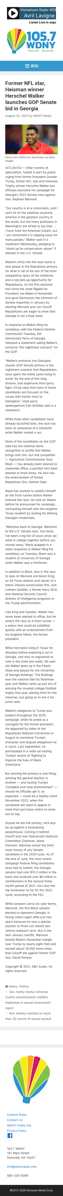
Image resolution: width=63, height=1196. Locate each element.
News (13, 986)
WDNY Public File (19, 1125)
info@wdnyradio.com (22, 1166)
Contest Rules (17, 1114)
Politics (24, 986)
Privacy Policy (16, 1130)
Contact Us (15, 1120)
